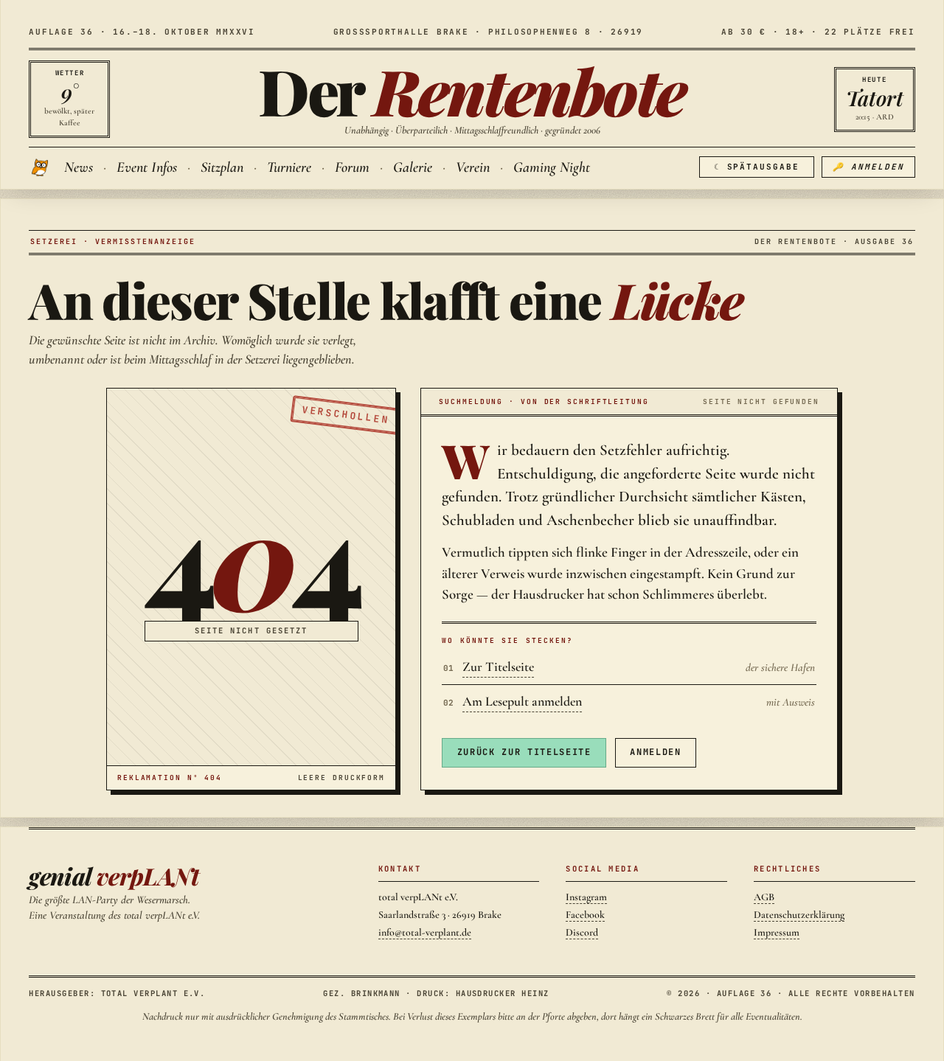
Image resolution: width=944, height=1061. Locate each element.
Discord (582, 932)
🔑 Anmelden (868, 166)
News (78, 167)
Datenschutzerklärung (799, 914)
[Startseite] (41, 167)
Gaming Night (551, 167)
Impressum (776, 932)
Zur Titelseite (498, 666)
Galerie (412, 167)
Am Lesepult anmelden (522, 701)
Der (472, 90)
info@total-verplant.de (424, 932)
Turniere (289, 167)
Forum (352, 167)
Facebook (585, 914)
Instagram (586, 897)
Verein (473, 167)
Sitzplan (222, 167)
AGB (764, 897)
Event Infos (147, 167)
